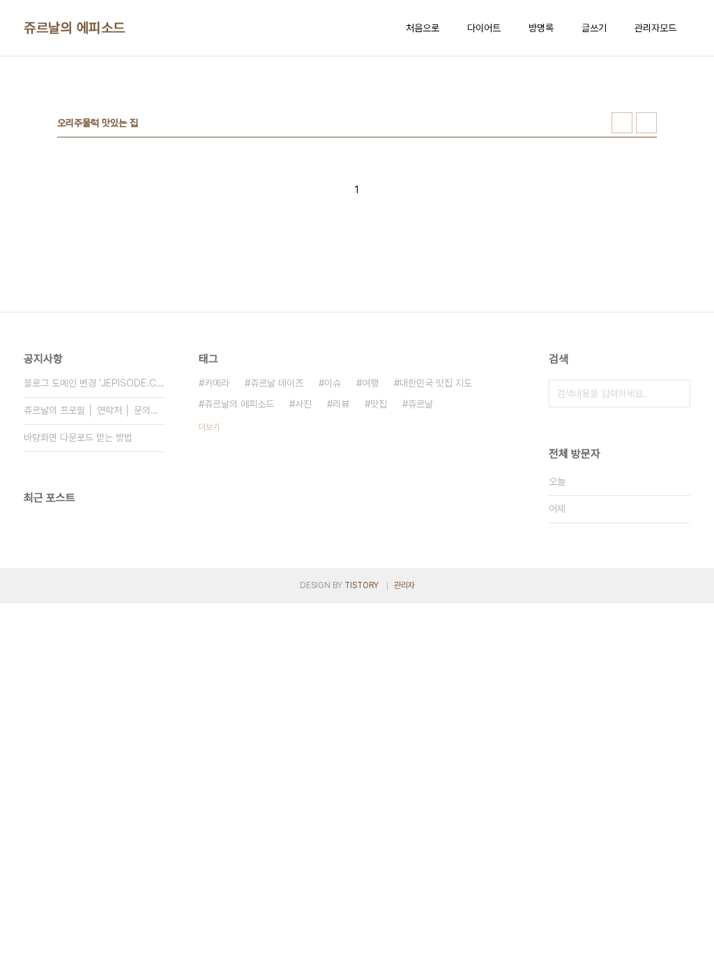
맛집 (378, 404)
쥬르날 (420, 404)
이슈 (332, 383)
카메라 (216, 383)
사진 (303, 404)
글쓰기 (594, 27)
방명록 (541, 27)
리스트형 (646, 122)
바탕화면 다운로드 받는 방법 (78, 437)
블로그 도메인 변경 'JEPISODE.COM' (94, 383)
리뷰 (341, 404)
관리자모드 (655, 27)
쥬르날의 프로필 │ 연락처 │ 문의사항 (94, 410)
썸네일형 (622, 122)
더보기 (209, 427)
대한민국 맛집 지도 (436, 383)
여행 (370, 383)
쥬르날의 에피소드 (75, 28)
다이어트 (484, 27)
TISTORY (361, 585)
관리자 (404, 585)
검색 (676, 393)
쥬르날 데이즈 (276, 383)
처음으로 (422, 27)
